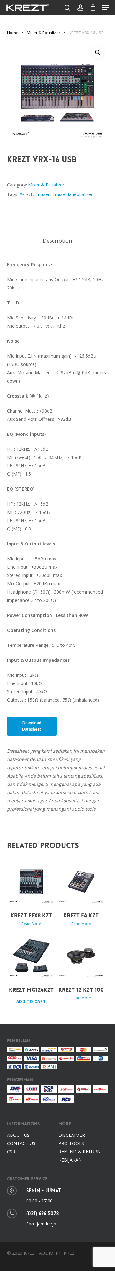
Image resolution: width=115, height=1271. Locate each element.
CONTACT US (21, 1143)
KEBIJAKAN (70, 1160)
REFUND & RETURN (79, 1152)
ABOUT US (18, 1135)
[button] (105, 7)
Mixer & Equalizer (43, 32)
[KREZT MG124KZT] (31, 956)
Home (13, 32)
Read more (31, 924)
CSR (11, 1152)
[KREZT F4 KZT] (81, 882)
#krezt (26, 194)
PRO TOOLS (71, 1143)
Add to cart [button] (31, 1001)
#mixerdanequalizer (72, 194)
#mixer (42, 194)
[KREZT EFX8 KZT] (31, 882)
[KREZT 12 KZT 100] (81, 956)
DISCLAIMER (71, 1135)
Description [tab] (57, 240)
